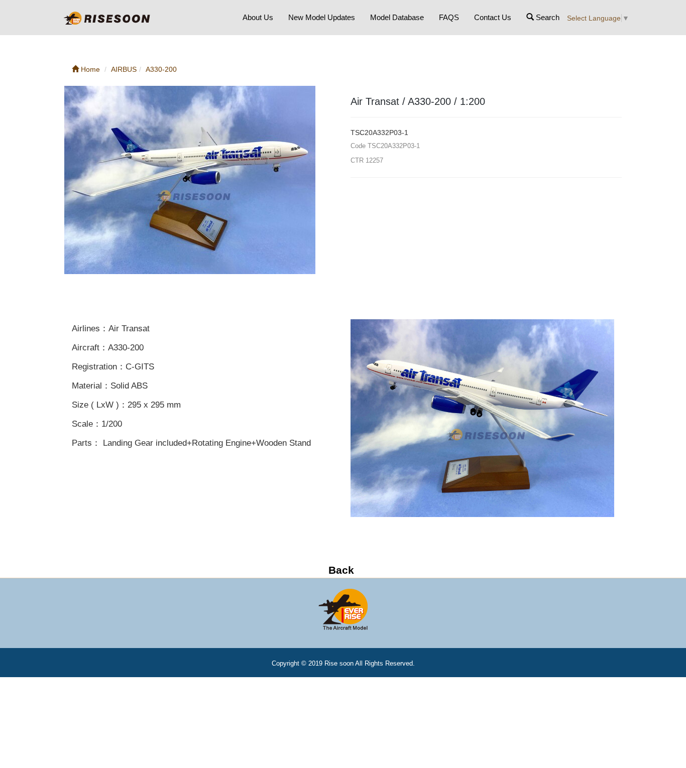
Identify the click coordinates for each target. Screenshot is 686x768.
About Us (258, 17)
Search (546, 17)
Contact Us (492, 17)
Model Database (397, 17)
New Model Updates (321, 17)
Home (89, 69)
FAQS (449, 17)
